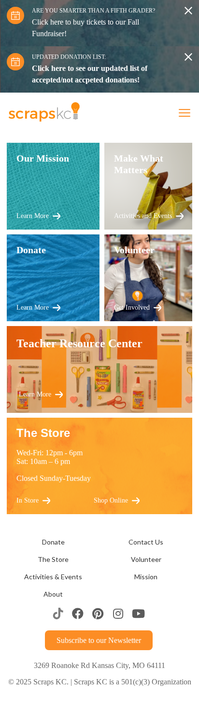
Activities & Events (53, 577)
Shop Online (111, 500)
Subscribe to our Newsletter (99, 640)
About (53, 594)
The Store (53, 559)
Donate (53, 542)
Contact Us (145, 542)
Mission (145, 577)
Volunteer (146, 559)
